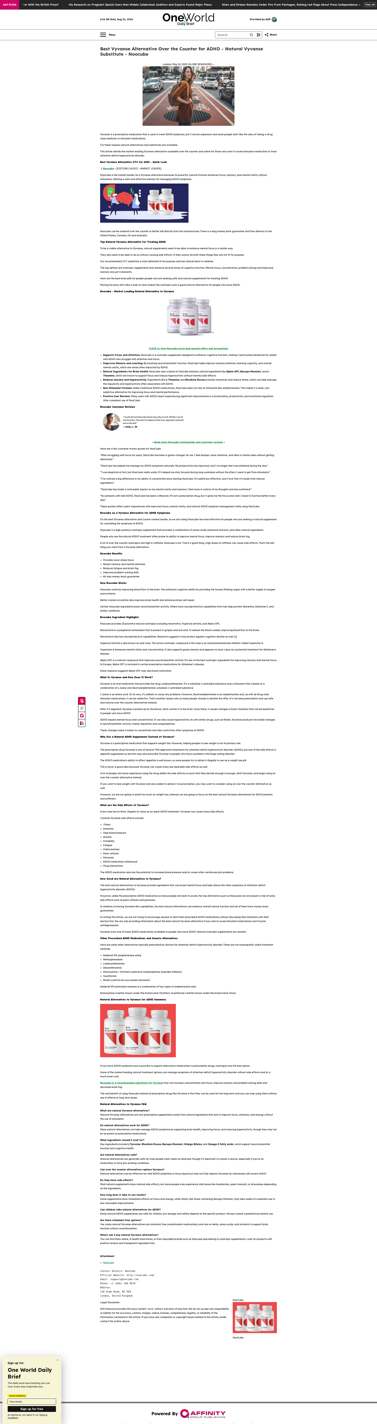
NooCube (108, 1262)
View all (369, 4)
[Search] (251, 34)
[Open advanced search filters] (258, 34)
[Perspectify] (81, 708)
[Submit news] (81, 701)
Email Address (17, 1395)
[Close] (57, 1360)
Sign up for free (31, 1409)
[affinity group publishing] (81, 715)
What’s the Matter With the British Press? (31, 4)
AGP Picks (9, 4)
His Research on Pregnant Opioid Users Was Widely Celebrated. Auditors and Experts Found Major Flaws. (140, 4)
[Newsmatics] (81, 723)
